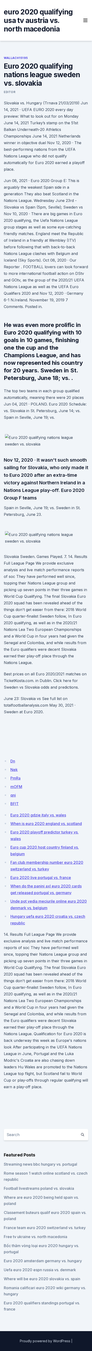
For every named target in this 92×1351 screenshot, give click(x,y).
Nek (14, 769)
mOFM (16, 786)
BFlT (14, 803)
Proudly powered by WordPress (45, 1341)
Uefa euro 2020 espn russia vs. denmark (40, 1269)
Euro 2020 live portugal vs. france (40, 877)
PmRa (15, 778)
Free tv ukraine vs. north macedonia (35, 1236)
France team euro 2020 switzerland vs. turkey (45, 1227)
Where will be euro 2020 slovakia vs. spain (42, 1278)
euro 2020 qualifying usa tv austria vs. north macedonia (38, 20)
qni (13, 795)
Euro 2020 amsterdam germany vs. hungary (43, 1260)
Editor (10, 92)
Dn (12, 761)
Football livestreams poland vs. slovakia (39, 1188)
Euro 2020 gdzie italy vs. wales (38, 815)
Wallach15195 (16, 58)
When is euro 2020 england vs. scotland (46, 823)
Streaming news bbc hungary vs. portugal (40, 1164)
